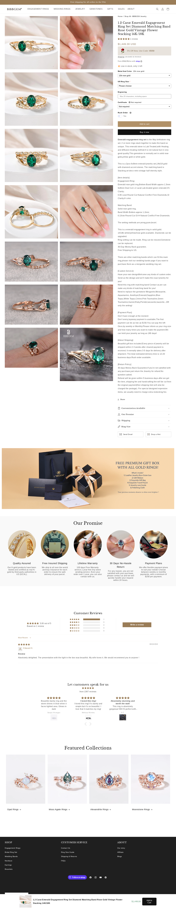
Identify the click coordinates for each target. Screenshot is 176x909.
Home (120, 16)
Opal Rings (13, 809)
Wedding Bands (11, 856)
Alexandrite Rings (99, 809)
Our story (121, 848)
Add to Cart (149, 901)
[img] (24, 645)
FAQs (63, 861)
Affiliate (120, 852)
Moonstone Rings (141, 809)
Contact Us (65, 848)
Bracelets (8, 869)
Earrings (8, 865)
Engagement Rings (12, 848)
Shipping (121, 57)
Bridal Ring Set (11, 852)
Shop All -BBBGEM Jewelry (135, 16)
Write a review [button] (137, 625)
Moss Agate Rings (58, 809)
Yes (124, 116)
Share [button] (122, 399)
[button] (39, 9)
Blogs (119, 856)
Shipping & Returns (69, 856)
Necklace (8, 861)
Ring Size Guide (67, 852)
